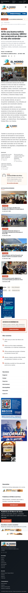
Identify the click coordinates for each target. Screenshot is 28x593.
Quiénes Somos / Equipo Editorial (7, 573)
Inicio (2, 22)
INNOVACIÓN (6, 22)
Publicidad (3, 577)
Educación (5, 390)
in (8, 56)
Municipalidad (6, 387)
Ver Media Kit (14, 505)
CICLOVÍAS (4, 290)
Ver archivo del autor (12, 183)
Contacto (20, 1)
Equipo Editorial (4, 583)
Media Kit (24, 2)
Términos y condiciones (5, 588)
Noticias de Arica (15, 290)
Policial (4, 378)
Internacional (6, 384)
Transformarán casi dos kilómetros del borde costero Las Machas (6, 156)
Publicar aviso (14, 329)
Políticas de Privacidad (5, 586)
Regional (5, 375)
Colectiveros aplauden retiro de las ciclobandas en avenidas (6, 165)
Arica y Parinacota (15, 287)
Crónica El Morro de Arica (10, 53)
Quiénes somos (13, 2)
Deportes (5, 381)
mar (9, 290)
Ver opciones (6, 521)
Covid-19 (5, 393)
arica (9, 287)
